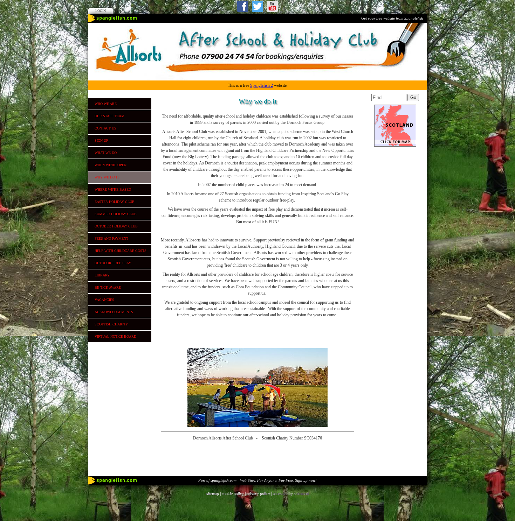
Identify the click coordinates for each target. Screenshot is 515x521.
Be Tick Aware (108, 287)
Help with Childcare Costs (120, 251)
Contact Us (105, 128)
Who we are (106, 104)
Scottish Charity (111, 324)
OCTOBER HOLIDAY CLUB (116, 226)
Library (102, 275)
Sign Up (101, 140)
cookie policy (232, 493)
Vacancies (104, 300)
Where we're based (113, 189)
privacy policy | (259, 493)
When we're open (110, 165)
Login (100, 11)
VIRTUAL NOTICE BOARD (115, 336)
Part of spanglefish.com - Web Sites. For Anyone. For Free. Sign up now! (257, 480)
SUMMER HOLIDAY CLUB (116, 214)
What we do (106, 153)
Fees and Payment (111, 238)
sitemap (212, 493)
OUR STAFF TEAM (109, 116)
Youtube (272, 6)
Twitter (257, 6)
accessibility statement (291, 493)
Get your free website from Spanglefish (392, 18)
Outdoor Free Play (113, 263)
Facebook (242, 6)
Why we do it (107, 177)
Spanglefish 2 (261, 85)
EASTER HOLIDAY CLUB (115, 202)
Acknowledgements (114, 312)
